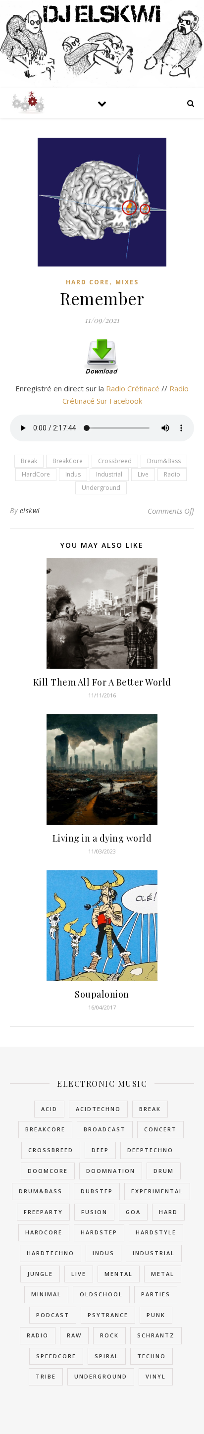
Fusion (94, 1212)
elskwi (30, 510)
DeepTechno (150, 1150)
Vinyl (156, 1376)
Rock (109, 1335)
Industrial (109, 474)
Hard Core (87, 282)
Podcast (52, 1315)
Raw (74, 1335)
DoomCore (48, 1170)
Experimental (157, 1191)
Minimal (46, 1294)
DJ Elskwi (102, 13)
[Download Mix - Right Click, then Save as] (102, 356)
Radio (172, 474)
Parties (155, 1294)
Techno (151, 1356)
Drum (163, 1170)
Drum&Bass (164, 461)
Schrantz (156, 1335)
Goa (133, 1212)
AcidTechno (98, 1109)
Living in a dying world (102, 838)
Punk (156, 1315)
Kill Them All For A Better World (102, 682)
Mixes (127, 282)
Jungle (40, 1273)
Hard (168, 1212)
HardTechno (50, 1253)
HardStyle (156, 1232)
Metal (162, 1273)
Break (29, 461)
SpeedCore (56, 1356)
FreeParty (43, 1212)
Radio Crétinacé (132, 388)
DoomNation (110, 1170)
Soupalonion (102, 994)
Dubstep (97, 1191)
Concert (160, 1129)
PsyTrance (108, 1315)
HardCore (36, 474)
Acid (49, 1109)
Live (143, 474)
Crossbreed (115, 461)
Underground (101, 487)
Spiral (107, 1356)
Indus (73, 474)
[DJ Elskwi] (27, 102)
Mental (118, 1273)
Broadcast (105, 1129)
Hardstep (99, 1232)
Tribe (46, 1376)
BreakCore (67, 461)
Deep (100, 1150)
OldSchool (101, 1294)
